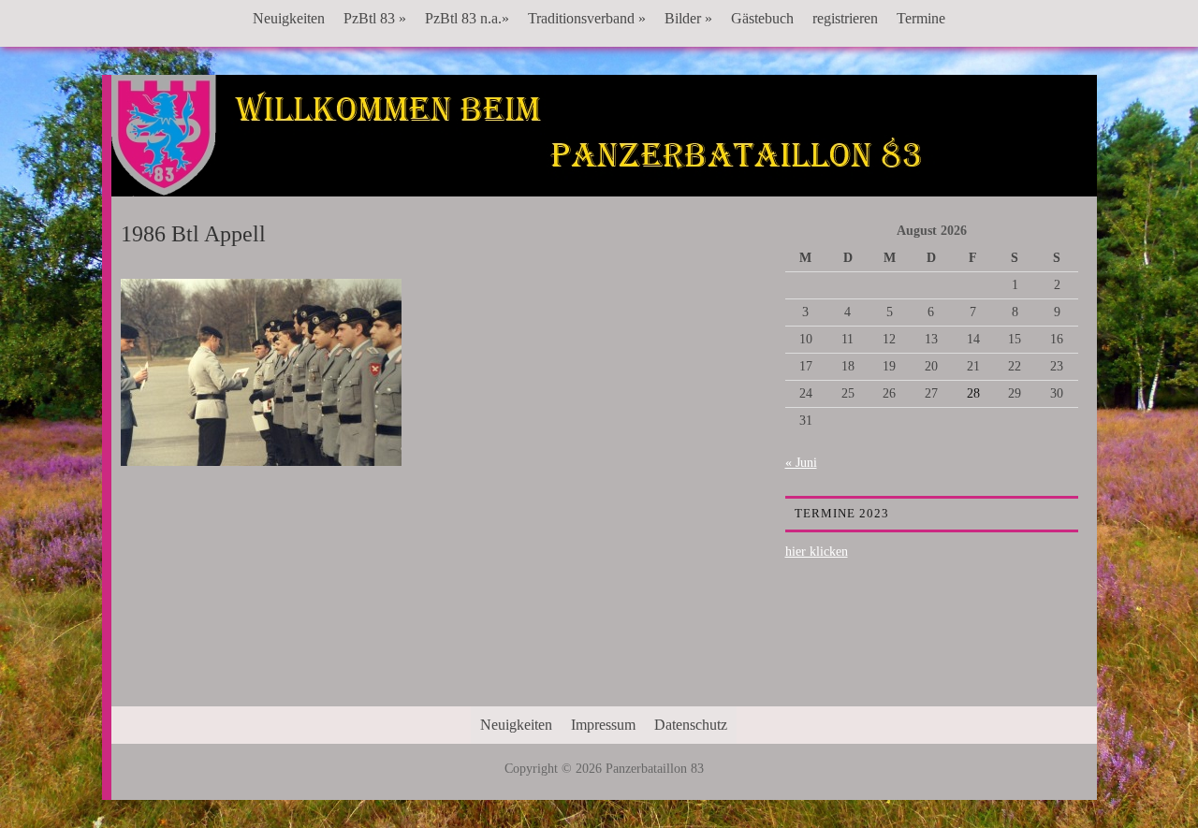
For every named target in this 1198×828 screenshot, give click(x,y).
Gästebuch (762, 18)
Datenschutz (690, 725)
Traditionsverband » (587, 18)
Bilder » (688, 18)
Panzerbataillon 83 (603, 132)
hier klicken (816, 552)
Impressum (603, 725)
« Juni (801, 463)
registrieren (845, 18)
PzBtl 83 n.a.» (467, 18)
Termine (921, 18)
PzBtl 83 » (374, 18)
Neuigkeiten (289, 18)
